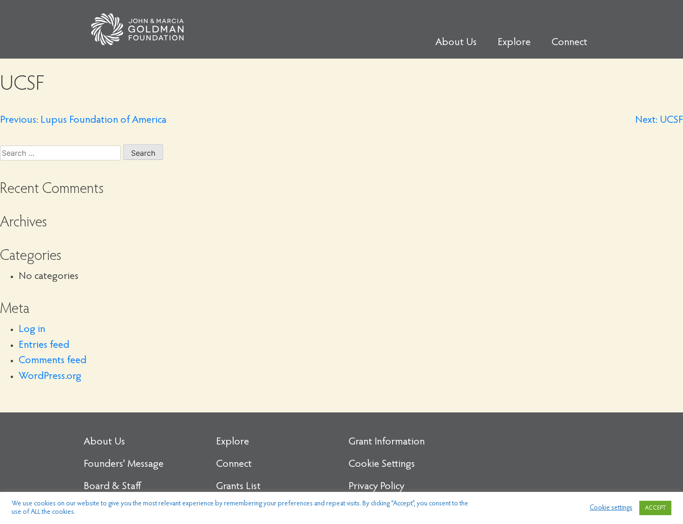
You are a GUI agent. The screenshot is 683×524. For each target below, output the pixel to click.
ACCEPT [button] (655, 508)
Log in (32, 330)
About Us (456, 43)
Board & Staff (112, 487)
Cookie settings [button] (611, 507)
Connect (569, 43)
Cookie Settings (381, 464)
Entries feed (44, 345)
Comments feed (52, 361)
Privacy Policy (376, 487)
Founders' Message (124, 464)
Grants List (238, 487)
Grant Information (386, 442)
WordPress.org (50, 376)
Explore (514, 43)
